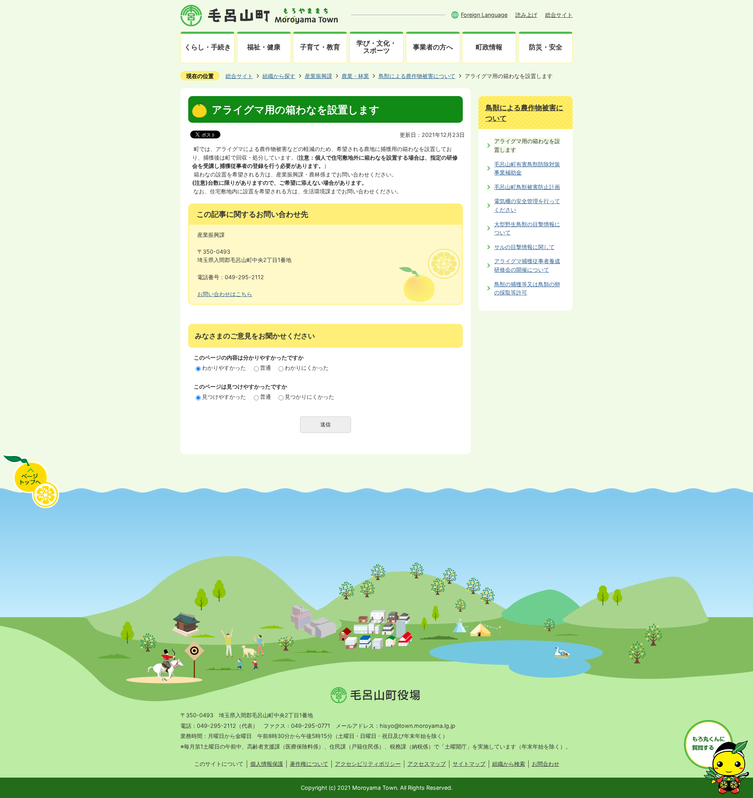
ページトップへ (30, 481)
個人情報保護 (266, 763)
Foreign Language (484, 14)
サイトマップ (469, 763)
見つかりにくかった (309, 396)
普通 (265, 367)
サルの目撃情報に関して (524, 247)
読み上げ (526, 14)
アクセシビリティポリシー (368, 763)
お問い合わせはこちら (224, 294)
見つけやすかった (224, 396)
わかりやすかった (224, 367)
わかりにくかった (307, 367)
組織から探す (278, 76)
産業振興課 (318, 76)
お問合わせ (545, 763)
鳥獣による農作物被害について (416, 76)
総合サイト (559, 14)
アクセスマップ (426, 763)
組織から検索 (508, 763)
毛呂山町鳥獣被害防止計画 (527, 187)
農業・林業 (355, 76)
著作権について (309, 763)
